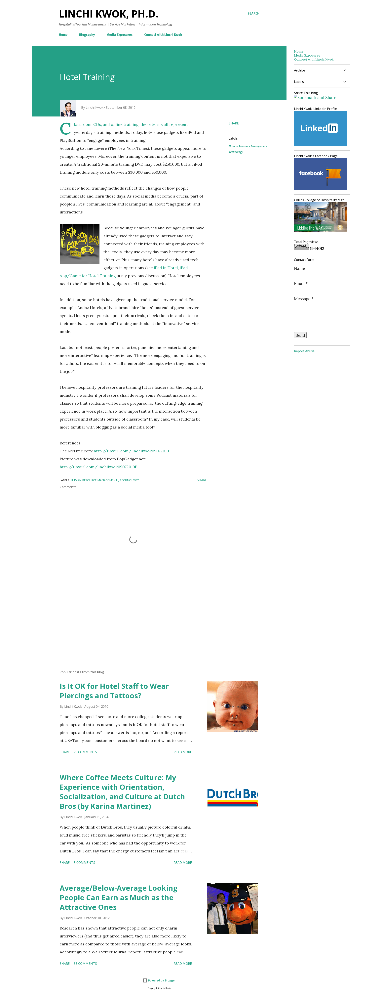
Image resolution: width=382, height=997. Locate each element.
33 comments (85, 963)
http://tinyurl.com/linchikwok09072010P (98, 466)
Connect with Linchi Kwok (163, 35)
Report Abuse (304, 351)
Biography (87, 35)
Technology (236, 152)
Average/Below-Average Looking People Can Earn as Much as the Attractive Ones (118, 897)
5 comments (84, 862)
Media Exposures (119, 35)
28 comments (85, 752)
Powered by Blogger (161, 980)
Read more (183, 752)
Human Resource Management (248, 146)
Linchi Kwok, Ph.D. (109, 14)
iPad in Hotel (166, 267)
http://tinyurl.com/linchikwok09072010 (131, 450)
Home (63, 35)
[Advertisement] (127, 620)
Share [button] (234, 123)
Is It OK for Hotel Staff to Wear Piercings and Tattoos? (114, 691)
